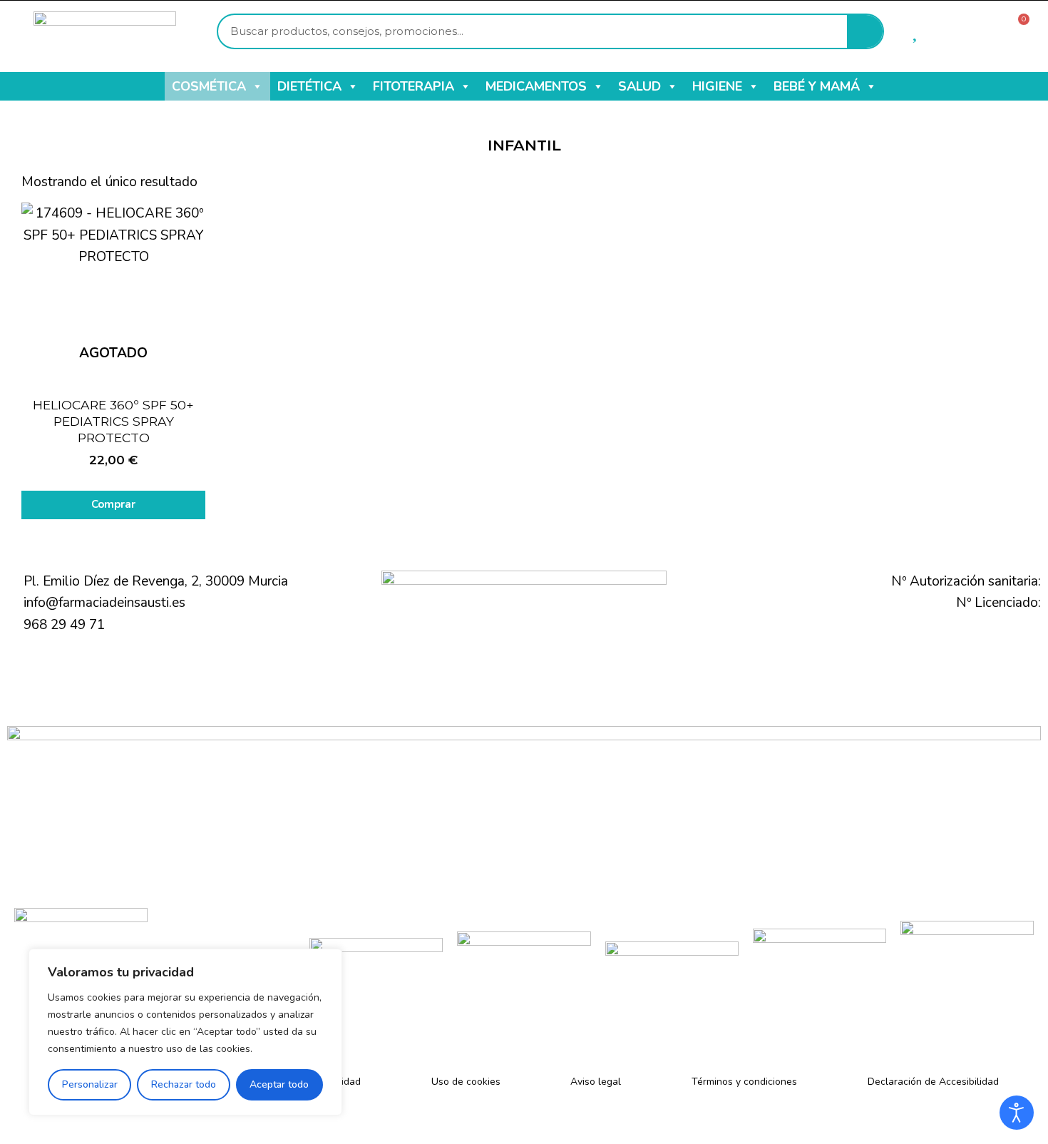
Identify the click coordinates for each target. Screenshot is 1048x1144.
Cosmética (209, 86)
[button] (256, 86)
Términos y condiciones (744, 1081)
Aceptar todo (279, 1084)
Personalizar (90, 1084)
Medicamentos (536, 86)
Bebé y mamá (817, 86)
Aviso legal (595, 1081)
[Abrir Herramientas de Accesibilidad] (1017, 1113)
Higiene (717, 86)
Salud (639, 86)
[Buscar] (865, 31)
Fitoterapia (413, 86)
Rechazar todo (183, 1084)
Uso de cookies (465, 1081)
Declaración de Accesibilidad (933, 1081)
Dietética (309, 86)
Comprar (113, 504)
